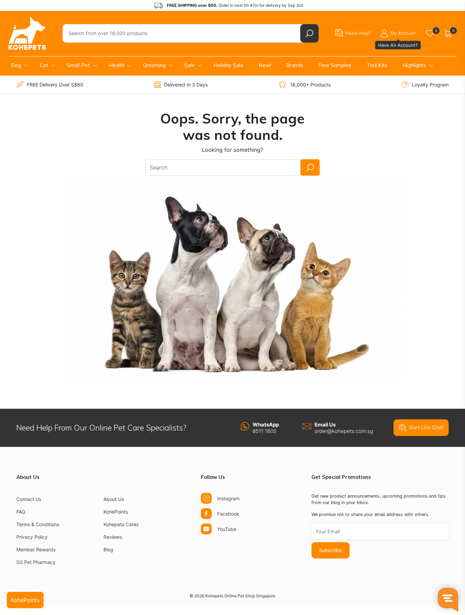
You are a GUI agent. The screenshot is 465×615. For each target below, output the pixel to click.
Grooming (154, 65)
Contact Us (28, 499)
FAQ (21, 512)
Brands (294, 65)
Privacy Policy (32, 537)
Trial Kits (377, 65)
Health (117, 65)
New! (265, 65)
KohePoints (115, 512)
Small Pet (78, 65)
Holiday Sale (228, 65)
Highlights (414, 65)
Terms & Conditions (37, 524)
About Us (113, 499)
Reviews (112, 537)
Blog (108, 549)
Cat (44, 65)
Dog (16, 65)
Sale (189, 65)
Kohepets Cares (121, 524)
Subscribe (330, 550)
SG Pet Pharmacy (35, 562)
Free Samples (334, 65)
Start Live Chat (425, 427)
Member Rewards (35, 549)
